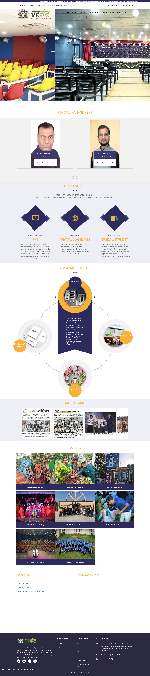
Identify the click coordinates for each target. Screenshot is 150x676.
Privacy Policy (81, 660)
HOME (67, 13)
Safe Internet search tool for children (31, 592)
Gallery (82, 13)
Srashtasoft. (85, 673)
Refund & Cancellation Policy (84, 665)
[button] (68, 98)
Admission (93, 13)
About (74, 13)
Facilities (104, 13)
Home (78, 643)
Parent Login (115, 5)
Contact (127, 13)
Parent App (129, 5)
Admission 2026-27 (25, 583)
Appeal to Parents (24, 588)
